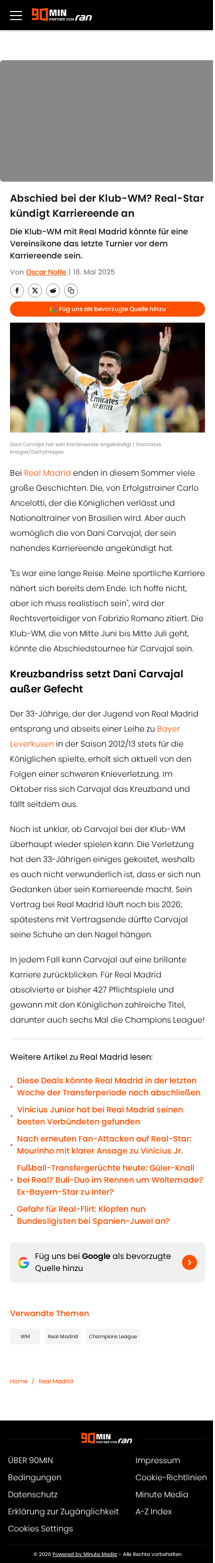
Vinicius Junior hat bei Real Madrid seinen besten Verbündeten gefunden (100, 1115)
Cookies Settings (40, 1528)
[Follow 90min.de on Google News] (189, 1262)
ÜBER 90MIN (30, 1460)
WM (25, 1336)
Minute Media (162, 1494)
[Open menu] (16, 15)
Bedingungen (35, 1477)
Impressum (158, 1460)
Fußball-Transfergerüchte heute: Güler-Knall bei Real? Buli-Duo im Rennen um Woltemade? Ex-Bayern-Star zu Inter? (110, 1180)
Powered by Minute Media (84, 1554)
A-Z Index (154, 1511)
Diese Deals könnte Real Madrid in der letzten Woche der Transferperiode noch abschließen (108, 1086)
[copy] (71, 290)
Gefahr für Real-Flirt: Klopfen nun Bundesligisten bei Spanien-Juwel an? (93, 1215)
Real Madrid (48, 473)
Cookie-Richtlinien (171, 1477)
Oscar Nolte (46, 272)
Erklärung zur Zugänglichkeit (63, 1511)
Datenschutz (33, 1494)
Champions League (113, 1336)
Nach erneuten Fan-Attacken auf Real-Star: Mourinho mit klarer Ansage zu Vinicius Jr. (104, 1145)
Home (19, 1381)
